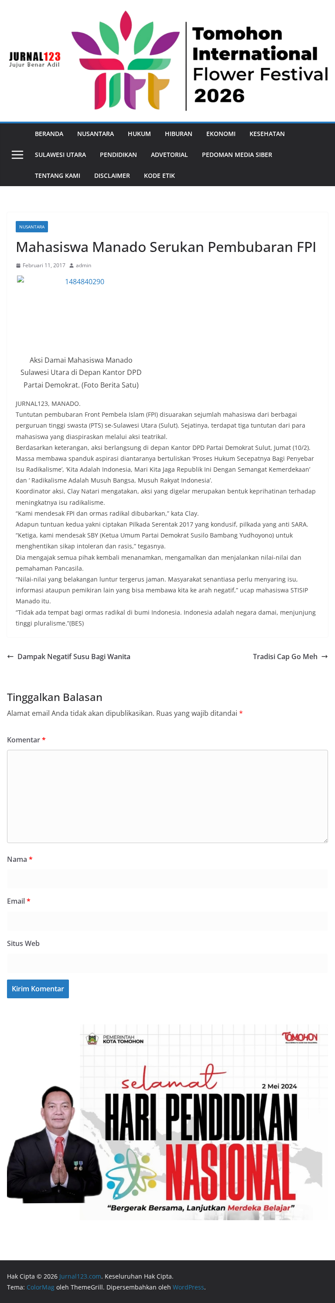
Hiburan (178, 133)
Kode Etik (159, 175)
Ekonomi (221, 133)
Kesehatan (267, 133)
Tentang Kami (57, 175)
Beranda (49, 133)
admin (83, 265)
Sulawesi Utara (60, 154)
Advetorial (169, 154)
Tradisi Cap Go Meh (285, 656)
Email (19, 901)
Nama (20, 859)
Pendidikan (118, 154)
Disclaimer (112, 175)
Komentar (26, 740)
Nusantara (95, 133)
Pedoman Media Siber (237, 154)
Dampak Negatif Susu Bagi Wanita (73, 656)
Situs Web (23, 943)
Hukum (139, 133)
